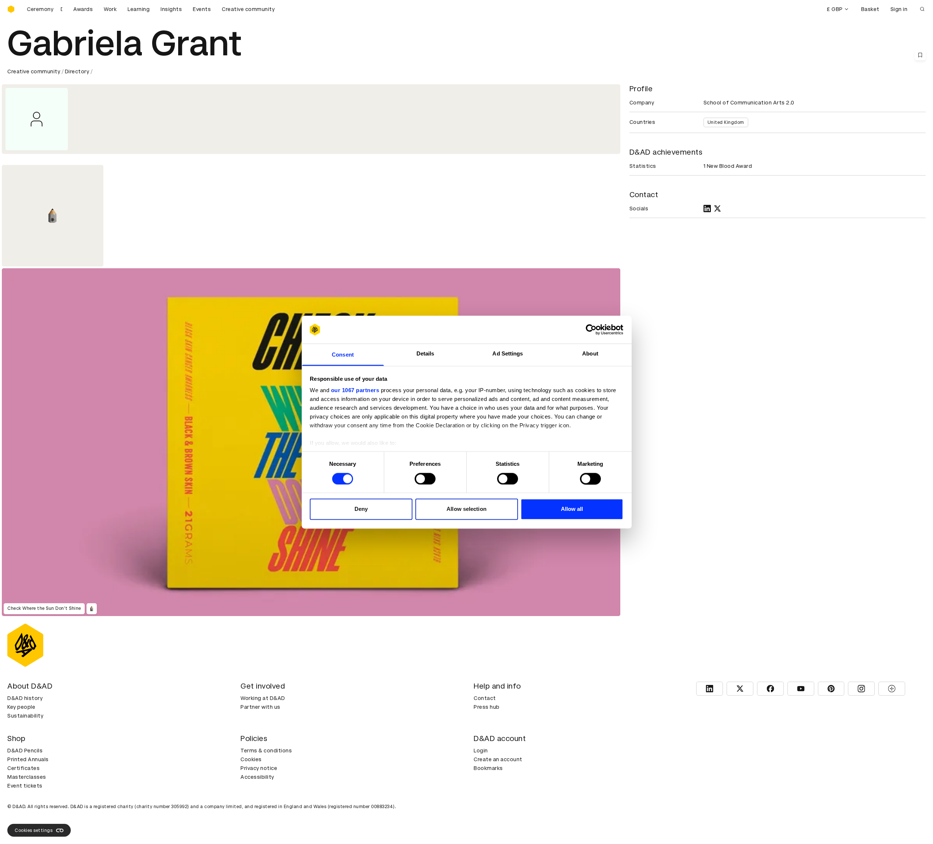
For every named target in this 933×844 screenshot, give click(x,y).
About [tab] (590, 354)
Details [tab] (425, 354)
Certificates (23, 768)
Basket (870, 9)
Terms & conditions (266, 750)
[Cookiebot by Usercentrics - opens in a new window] (591, 329)
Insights (171, 9)
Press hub (487, 707)
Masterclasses (26, 777)
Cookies (251, 759)
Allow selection (466, 509)
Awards (83, 9)
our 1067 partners (355, 390)
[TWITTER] (717, 208)
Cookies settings (33, 830)
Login (481, 750)
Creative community (248, 9)
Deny (361, 509)
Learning (139, 9)
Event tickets (25, 786)
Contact (485, 698)
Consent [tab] (343, 355)
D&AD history (25, 698)
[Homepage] (11, 9)
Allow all (572, 509)
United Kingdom (726, 122)
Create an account (498, 759)
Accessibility (257, 777)
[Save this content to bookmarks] (920, 54)
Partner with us (260, 707)
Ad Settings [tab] (507, 354)
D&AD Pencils (25, 750)
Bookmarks (488, 768)
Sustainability (25, 716)
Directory (77, 71)
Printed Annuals (28, 759)
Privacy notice (258, 768)
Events (202, 9)
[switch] (425, 478)
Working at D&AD (262, 698)
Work (110, 9)
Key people (21, 707)
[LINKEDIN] (707, 208)
